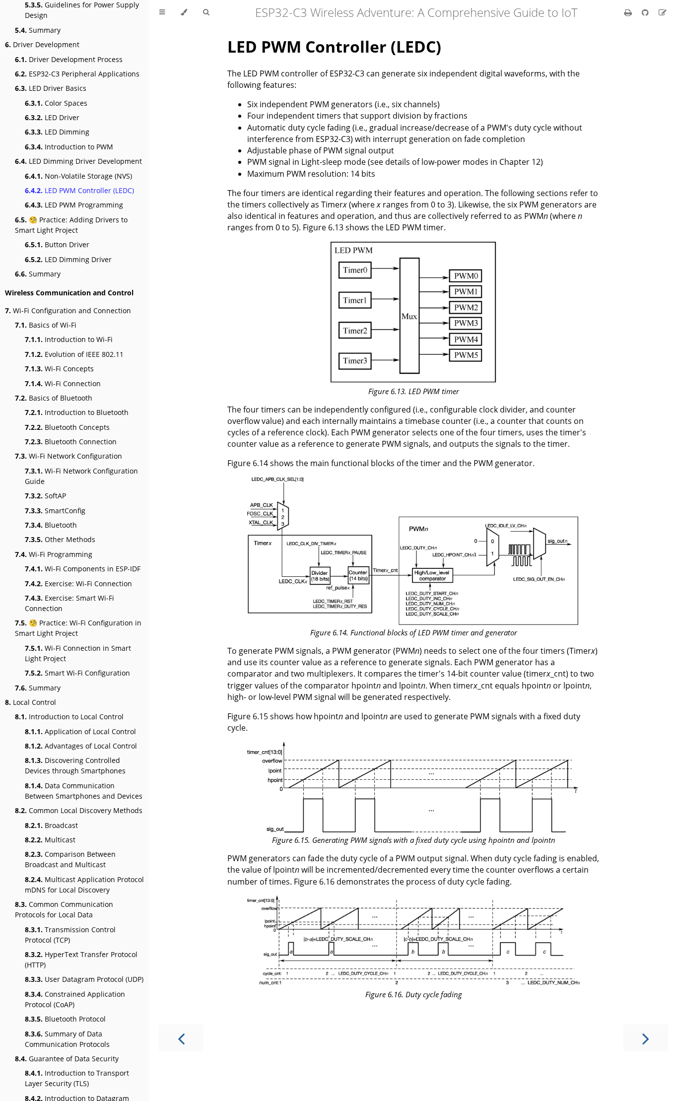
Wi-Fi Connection (63, 383)
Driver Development (42, 44)
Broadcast (51, 825)
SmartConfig (55, 510)
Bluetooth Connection (71, 441)
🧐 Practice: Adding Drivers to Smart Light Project (71, 225)
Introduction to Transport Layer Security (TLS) (77, 1078)
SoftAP (45, 495)
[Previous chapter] (181, 1037)
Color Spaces (56, 103)
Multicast (50, 839)
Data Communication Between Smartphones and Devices (83, 791)
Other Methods (60, 539)
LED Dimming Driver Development (78, 161)
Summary (38, 30)
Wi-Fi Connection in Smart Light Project (78, 653)
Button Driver (57, 244)
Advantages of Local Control (81, 746)
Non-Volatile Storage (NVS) (78, 176)
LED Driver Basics (50, 88)
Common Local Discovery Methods (78, 810)
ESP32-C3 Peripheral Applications (77, 73)
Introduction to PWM (69, 146)
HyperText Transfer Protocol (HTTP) (81, 959)
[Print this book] (629, 12)
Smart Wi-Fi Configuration (77, 673)
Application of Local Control (80, 731)
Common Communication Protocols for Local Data (64, 909)
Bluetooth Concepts (67, 427)
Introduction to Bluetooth (77, 412)
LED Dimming (57, 132)
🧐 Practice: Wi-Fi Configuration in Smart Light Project (78, 628)
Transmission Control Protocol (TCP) (70, 935)
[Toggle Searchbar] (206, 12)
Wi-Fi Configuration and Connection (68, 310)
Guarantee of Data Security (67, 1058)
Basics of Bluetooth (53, 398)
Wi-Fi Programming (53, 554)
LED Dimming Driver (68, 259)
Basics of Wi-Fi (45, 325)
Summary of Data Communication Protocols (67, 1039)
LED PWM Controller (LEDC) (79, 190)
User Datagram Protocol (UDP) (84, 979)
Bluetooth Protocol (65, 1019)
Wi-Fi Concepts (59, 368)
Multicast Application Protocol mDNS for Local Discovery (84, 885)
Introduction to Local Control (69, 716)
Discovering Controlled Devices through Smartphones (75, 765)
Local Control (30, 702)
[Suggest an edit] (663, 12)
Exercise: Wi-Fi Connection (78, 583)
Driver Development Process (69, 59)
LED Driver (52, 117)
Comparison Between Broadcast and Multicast (70, 859)
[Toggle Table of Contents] (162, 12)
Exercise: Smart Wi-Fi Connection (69, 603)
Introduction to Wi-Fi (69, 339)
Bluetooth (51, 525)
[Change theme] (184, 12)
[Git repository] (646, 12)
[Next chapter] (645, 1037)
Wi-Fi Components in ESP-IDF (82, 568)
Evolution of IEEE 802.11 (74, 354)
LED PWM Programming (74, 204)
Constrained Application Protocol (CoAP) (75, 999)
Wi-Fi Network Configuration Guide (81, 476)
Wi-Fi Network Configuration (68, 456)
